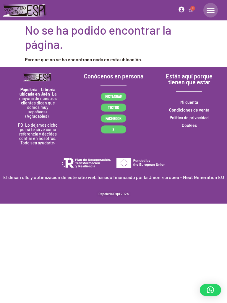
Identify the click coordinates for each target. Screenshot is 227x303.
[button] (210, 290)
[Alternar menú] (210, 10)
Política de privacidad (189, 117)
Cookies (189, 125)
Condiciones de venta (189, 109)
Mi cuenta (189, 102)
